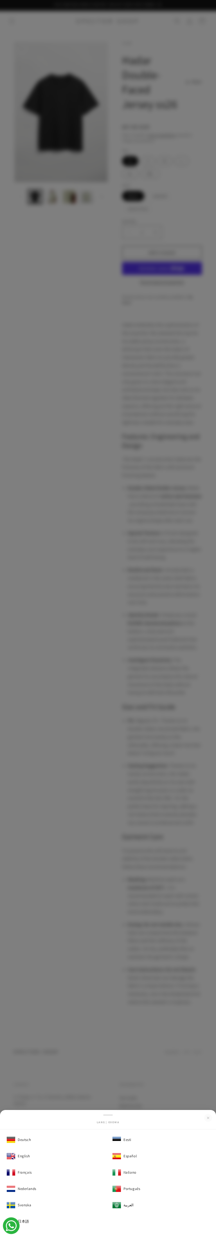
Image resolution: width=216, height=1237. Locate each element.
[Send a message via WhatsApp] (11, 1225)
